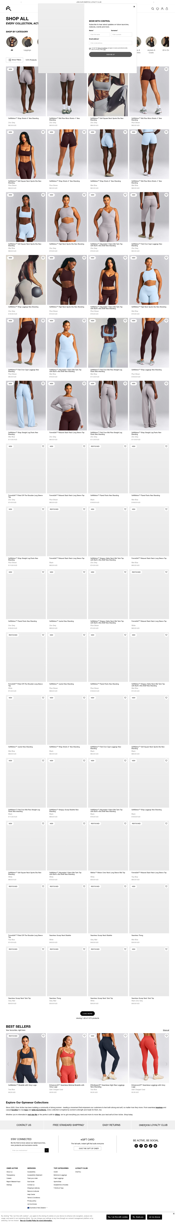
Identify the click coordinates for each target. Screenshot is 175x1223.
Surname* (114, 30)
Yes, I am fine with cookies (118, 1217)
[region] (87, 1217)
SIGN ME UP (110, 54)
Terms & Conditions (102, 48)
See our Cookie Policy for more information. (36, 1220)
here (104, 49)
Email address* (94, 39)
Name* (91, 30)
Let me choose (154, 1217)
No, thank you (138, 1217)
